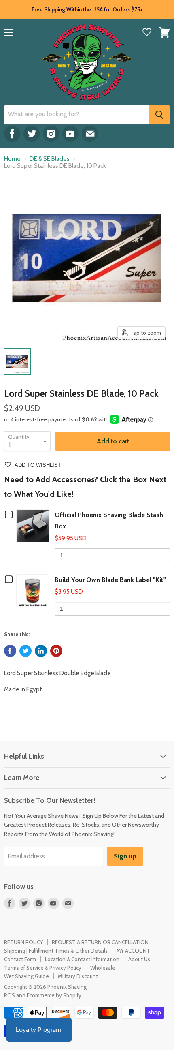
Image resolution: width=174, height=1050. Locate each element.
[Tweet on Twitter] (25, 651)
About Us (139, 959)
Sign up (125, 856)
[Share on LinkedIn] (41, 651)
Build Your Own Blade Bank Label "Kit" (110, 580)
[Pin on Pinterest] (56, 651)
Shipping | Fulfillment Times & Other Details (56, 950)
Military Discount (78, 976)
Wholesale (102, 967)
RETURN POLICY (23, 942)
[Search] (159, 114)
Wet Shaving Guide (26, 976)
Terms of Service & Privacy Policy (42, 967)
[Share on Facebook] (10, 651)
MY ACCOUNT (133, 950)
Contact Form (20, 959)
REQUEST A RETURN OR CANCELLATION (100, 942)
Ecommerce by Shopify (54, 995)
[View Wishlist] (146, 33)
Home (12, 159)
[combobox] (76, 114)
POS (9, 995)
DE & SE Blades (50, 159)
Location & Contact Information (82, 959)
